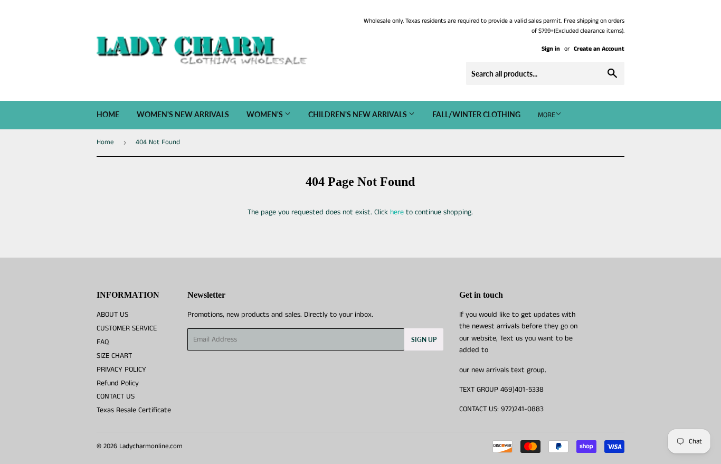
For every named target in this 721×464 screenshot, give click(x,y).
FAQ (103, 342)
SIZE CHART (114, 356)
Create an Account (599, 48)
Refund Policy (118, 383)
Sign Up (424, 340)
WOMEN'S (265, 114)
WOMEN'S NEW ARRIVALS (183, 114)
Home (108, 114)
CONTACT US (116, 396)
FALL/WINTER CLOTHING (476, 114)
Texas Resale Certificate (134, 410)
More (546, 115)
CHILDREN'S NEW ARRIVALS (358, 114)
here (397, 212)
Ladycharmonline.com (151, 446)
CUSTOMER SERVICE (127, 328)
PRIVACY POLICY (121, 369)
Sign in (551, 48)
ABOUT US (112, 314)
